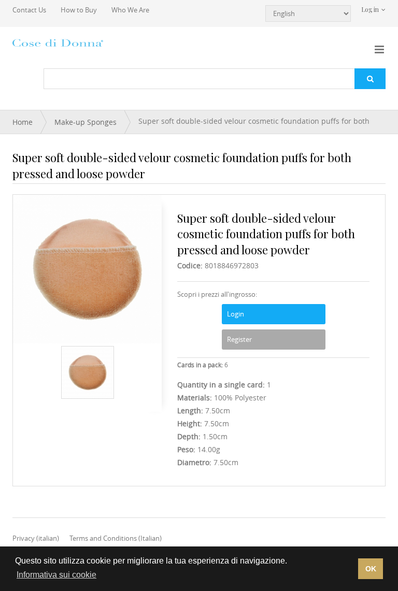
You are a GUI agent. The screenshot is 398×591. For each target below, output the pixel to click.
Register (239, 339)
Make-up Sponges (85, 122)
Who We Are (130, 10)
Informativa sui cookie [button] (56, 574)
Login (235, 314)
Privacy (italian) (35, 538)
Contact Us (29, 10)
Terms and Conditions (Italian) (115, 538)
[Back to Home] (59, 43)
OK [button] (370, 569)
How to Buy (79, 10)
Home (22, 122)
